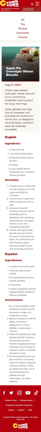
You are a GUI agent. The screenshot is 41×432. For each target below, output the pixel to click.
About (11, 410)
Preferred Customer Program (19, 405)
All (22, 20)
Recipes (22, 28)
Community (22, 33)
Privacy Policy (26, 400)
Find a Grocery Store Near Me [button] (28, 9)
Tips (22, 24)
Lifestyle (22, 37)
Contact (20, 410)
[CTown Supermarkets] (9, 3)
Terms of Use (11, 400)
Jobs (30, 410)
